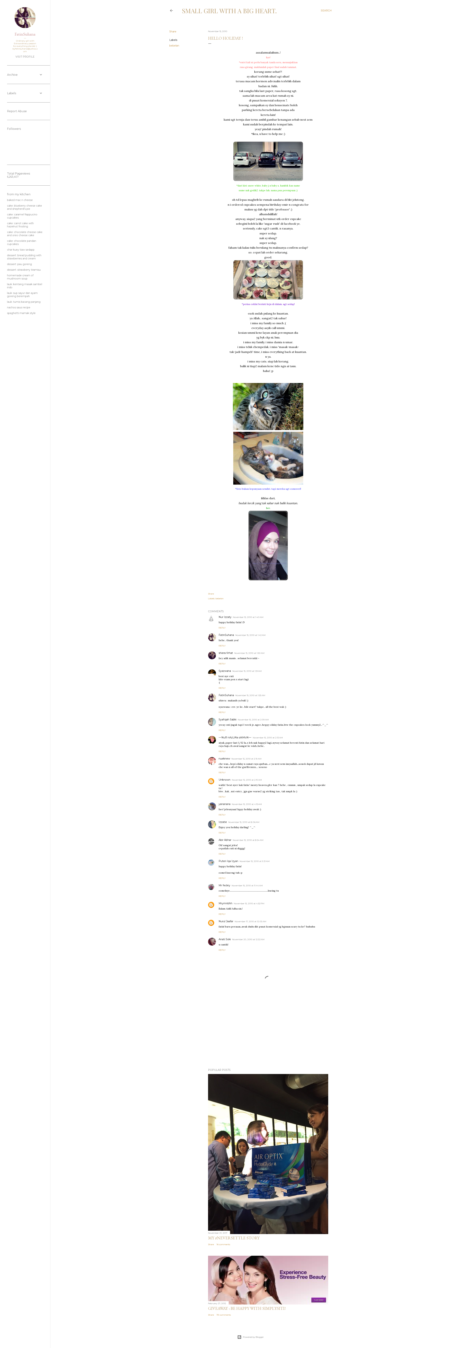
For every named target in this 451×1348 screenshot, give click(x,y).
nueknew (224, 758)
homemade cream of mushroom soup (20, 277)
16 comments (223, 1244)
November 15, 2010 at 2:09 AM (253, 719)
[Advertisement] (268, 1035)
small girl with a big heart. (229, 10)
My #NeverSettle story (234, 1238)
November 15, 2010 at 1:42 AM (250, 635)
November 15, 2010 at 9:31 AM (255, 861)
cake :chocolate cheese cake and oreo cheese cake (24, 234)
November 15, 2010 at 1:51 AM (247, 671)
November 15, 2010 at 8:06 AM (243, 822)
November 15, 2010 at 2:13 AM (268, 737)
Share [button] (172, 31)
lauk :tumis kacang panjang (24, 301)
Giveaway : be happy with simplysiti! (247, 1308)
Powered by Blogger (253, 1337)
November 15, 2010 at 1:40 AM (248, 617)
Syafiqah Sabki (227, 719)
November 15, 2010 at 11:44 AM (247, 885)
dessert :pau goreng (19, 264)
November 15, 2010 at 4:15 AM (247, 804)
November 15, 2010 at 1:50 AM (249, 653)
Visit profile (25, 56)
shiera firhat (226, 653)
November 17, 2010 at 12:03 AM (250, 921)
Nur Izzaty (225, 617)
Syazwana (225, 671)
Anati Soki (225, 939)
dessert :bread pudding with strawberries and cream (24, 257)
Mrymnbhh (225, 903)
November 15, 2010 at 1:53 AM (250, 695)
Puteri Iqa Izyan (228, 861)
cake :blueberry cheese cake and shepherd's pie (24, 207)
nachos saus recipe (18, 307)
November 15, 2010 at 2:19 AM (246, 758)
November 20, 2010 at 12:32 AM (248, 939)
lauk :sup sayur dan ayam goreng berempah (22, 294)
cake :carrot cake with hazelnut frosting (20, 225)
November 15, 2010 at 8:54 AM (248, 840)
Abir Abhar (225, 840)
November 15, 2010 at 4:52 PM (249, 903)
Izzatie (223, 822)
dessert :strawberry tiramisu (24, 269)
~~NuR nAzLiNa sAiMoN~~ (235, 737)
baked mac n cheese (20, 200)
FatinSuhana (226, 635)
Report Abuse (17, 111)
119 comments (224, 1314)
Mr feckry (224, 885)
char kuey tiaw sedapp (21, 249)
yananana (224, 804)
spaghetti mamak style (21, 313)
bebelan (174, 45)
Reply (222, 627)
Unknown (224, 779)
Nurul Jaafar (226, 921)
